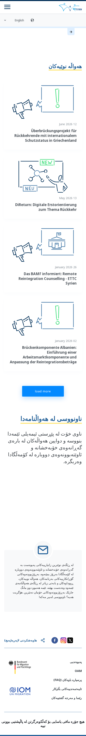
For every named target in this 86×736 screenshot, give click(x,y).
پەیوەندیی (76, 662)
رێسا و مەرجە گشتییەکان (66, 698)
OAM (78, 671)
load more (43, 391)
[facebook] (54, 640)
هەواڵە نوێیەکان (65, 66)
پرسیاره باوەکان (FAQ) (67, 680)
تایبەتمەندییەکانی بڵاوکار (67, 689)
